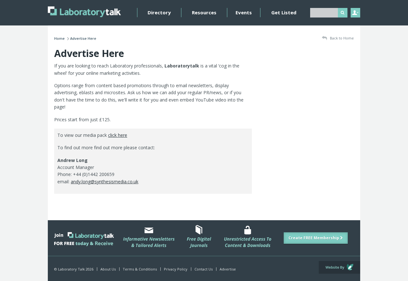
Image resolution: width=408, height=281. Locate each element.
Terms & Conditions (140, 269)
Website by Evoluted (339, 267)
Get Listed (283, 12)
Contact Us (203, 269)
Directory (159, 12)
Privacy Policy (175, 269)
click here (117, 135)
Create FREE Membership (314, 238)
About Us (108, 269)
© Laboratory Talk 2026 (73, 269)
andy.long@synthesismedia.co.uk (104, 182)
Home (59, 38)
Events (244, 12)
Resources (204, 12)
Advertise (228, 269)
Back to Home (341, 38)
